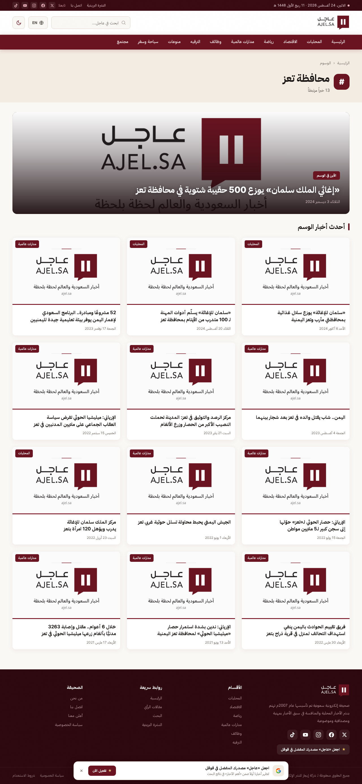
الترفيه (195, 41)
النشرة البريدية (96, 5)
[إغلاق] (81, 770)
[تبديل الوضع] (18, 22)
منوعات (174, 41)
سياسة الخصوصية (69, 724)
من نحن (76, 698)
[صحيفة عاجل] (333, 22)
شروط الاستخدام (23, 775)
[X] (52, 5)
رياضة (269, 41)
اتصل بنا (76, 5)
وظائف (215, 41)
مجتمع (122, 41)
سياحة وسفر (148, 41)
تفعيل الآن (102, 770)
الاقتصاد (290, 41)
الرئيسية (338, 41)
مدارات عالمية (242, 41)
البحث (157, 715)
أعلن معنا (75, 715)
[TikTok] (15, 5)
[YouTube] (24, 5)
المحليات (314, 41)
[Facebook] (43, 5)
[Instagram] (34, 5)
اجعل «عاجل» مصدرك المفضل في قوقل (313, 749)
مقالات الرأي (153, 706)
